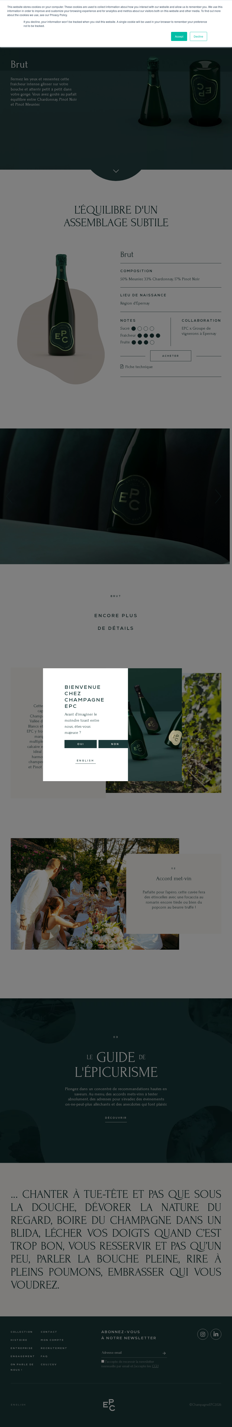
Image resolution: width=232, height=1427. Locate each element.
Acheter (170, 355)
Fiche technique (138, 367)
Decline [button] (198, 36)
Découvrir (116, 1117)
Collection (22, 1331)
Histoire (19, 1340)
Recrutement (54, 1348)
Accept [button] (179, 36)
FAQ (44, 1356)
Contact (49, 1331)
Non (115, 744)
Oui (80, 744)
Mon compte (52, 1340)
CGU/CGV (49, 1364)
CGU (155, 1366)
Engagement (23, 1356)
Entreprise (22, 1348)
